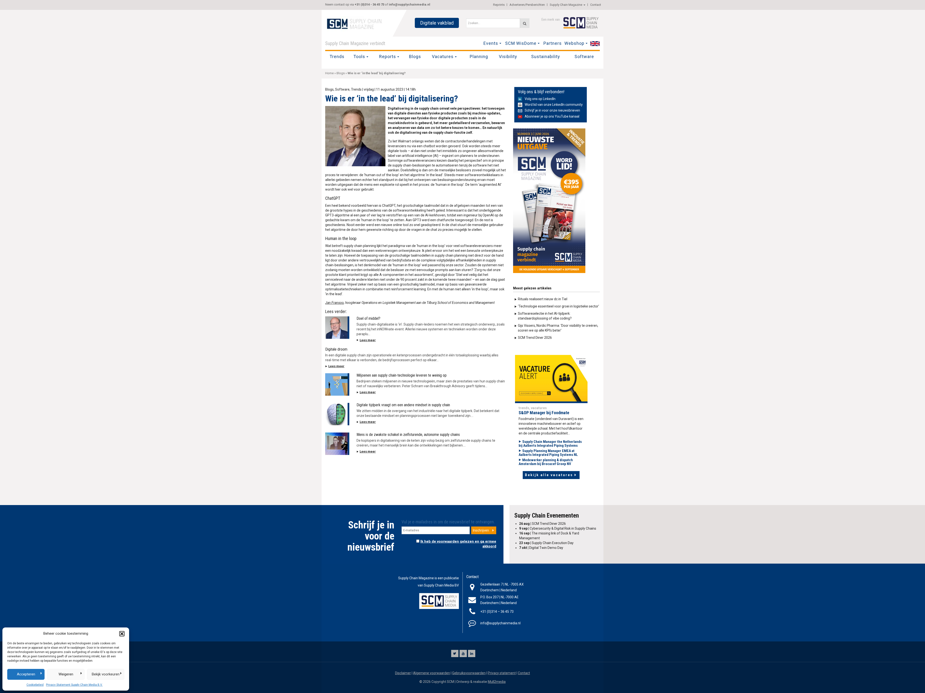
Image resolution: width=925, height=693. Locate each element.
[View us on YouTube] (463, 653)
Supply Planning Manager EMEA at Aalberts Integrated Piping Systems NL (548, 453)
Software (584, 56)
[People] (551, 379)
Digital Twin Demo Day (541, 548)
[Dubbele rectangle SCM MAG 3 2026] (549, 200)
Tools (359, 56)
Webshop (574, 43)
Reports (387, 56)
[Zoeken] (524, 23)
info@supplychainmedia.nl (409, 4)
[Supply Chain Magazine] (355, 23)
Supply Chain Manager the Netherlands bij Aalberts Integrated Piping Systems (550, 444)
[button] (121, 633)
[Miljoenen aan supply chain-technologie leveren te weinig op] (337, 384)
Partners (552, 43)
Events (490, 43)
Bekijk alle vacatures (549, 475)
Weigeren (66, 674)
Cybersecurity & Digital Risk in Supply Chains (557, 528)
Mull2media (497, 682)
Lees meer (368, 340)
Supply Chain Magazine (566, 5)
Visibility (508, 56)
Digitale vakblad (437, 23)
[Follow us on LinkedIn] (471, 653)
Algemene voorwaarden (431, 673)
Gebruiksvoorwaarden (469, 673)
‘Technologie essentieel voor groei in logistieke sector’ (558, 306)
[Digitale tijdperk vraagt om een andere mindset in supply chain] (337, 414)
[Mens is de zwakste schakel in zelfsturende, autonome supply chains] (337, 444)
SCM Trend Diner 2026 (535, 338)
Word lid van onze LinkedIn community (554, 105)
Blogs (415, 56)
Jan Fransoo (334, 303)
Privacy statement (502, 673)
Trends (337, 56)
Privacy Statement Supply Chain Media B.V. (74, 684)
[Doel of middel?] (337, 327)
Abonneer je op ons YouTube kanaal (552, 116)
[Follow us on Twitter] (454, 653)
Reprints (499, 5)
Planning (479, 56)
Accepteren (26, 674)
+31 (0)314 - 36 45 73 (369, 4)
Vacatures (443, 56)
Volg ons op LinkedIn (540, 99)
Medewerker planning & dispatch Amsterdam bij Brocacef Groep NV (546, 462)
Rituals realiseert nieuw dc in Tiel (542, 299)
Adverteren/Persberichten (527, 5)
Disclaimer (403, 673)
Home (329, 73)
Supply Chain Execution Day (546, 543)
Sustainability (545, 56)
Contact (595, 5)
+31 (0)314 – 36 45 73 (497, 611)
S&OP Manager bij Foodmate (544, 412)
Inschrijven (481, 530)
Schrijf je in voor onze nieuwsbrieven (552, 110)
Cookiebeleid (35, 684)
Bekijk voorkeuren (105, 674)
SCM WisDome (520, 43)
